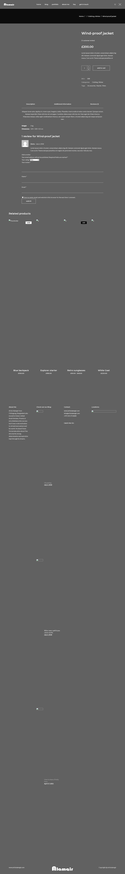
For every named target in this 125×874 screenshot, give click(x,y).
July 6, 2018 (48, 485)
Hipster (98, 86)
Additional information (62, 104)
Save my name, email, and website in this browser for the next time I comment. (49, 197)
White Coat (104, 370)
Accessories (92, 86)
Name (24, 176)
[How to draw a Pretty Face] (39, 781)
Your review (26, 162)
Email (24, 187)
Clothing (91, 16)
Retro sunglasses (76, 370)
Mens (104, 86)
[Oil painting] (39, 483)
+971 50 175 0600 (70, 416)
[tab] (30, 104)
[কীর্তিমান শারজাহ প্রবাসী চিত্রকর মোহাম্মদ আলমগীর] (39, 632)
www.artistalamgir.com (72, 411)
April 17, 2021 (49, 784)
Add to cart (101, 68)
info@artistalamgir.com (72, 413)
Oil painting (47, 483)
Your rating (26, 160)
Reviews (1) (94, 104)
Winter (97, 16)
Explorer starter (48, 370)
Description (30, 104)
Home (81, 16)
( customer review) (88, 40)
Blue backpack (21, 370)
